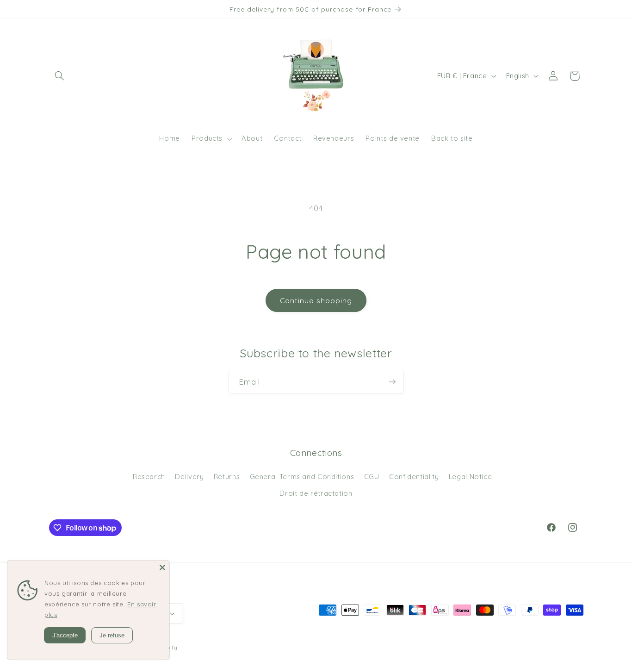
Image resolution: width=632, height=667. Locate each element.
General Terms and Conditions (302, 476)
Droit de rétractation (315, 493)
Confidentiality (414, 476)
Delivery (189, 476)
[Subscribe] (392, 382)
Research (149, 476)
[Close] (162, 567)
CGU (371, 476)
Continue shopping (316, 300)
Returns (227, 476)
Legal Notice (470, 476)
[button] (59, 76)
